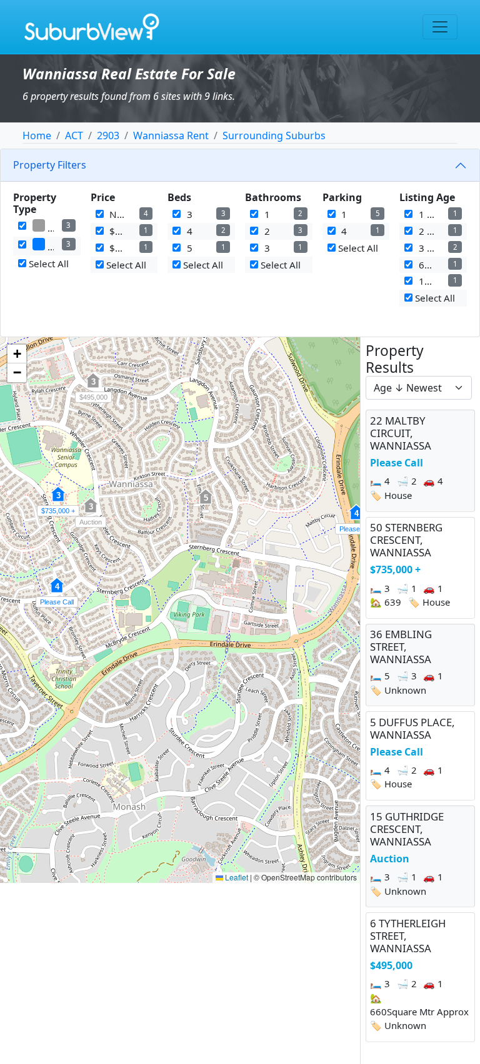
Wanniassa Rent (171, 135)
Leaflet (235, 877)
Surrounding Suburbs (274, 135)
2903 (108, 135)
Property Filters (49, 165)
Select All (47, 263)
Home (36, 135)
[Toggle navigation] (440, 26)
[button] (356, 518)
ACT (74, 135)
